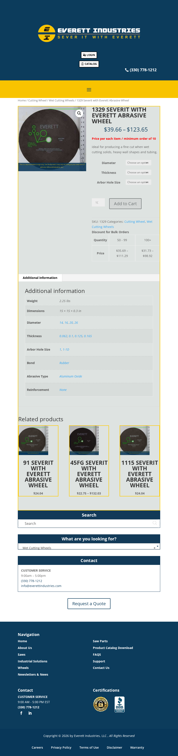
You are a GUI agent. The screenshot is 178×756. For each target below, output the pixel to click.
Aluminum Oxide (70, 376)
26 (76, 322)
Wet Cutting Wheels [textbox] (87, 548)
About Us (25, 648)
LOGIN (91, 55)
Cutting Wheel (37, 100)
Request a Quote (89, 603)
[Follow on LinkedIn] (29, 713)
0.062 (63, 336)
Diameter (109, 163)
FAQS (97, 654)
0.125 (78, 336)
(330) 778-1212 (31, 581)
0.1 (71, 336)
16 (66, 322)
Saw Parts (100, 641)
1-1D (66, 349)
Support (99, 661)
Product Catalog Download (113, 648)
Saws (21, 654)
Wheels (23, 668)
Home (22, 100)
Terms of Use (89, 747)
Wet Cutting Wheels (61, 100)
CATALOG (91, 64)
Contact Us (101, 668)
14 (61, 322)
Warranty (137, 747)
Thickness (108, 173)
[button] (79, 113)
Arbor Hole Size (108, 182)
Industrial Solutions (32, 661)
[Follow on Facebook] (21, 713)
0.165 (88, 336)
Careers (37, 747)
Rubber (64, 363)
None (63, 390)
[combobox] (89, 546)
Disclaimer (114, 747)
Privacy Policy (61, 747)
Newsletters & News (33, 674)
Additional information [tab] (40, 278)
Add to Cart (125, 203)
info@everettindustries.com (41, 586)
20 (71, 322)
